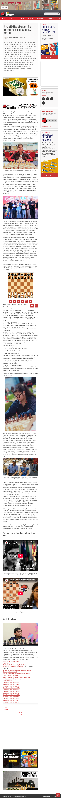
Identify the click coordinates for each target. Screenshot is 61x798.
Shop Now (49, 57)
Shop (22, 19)
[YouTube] (47, 98)
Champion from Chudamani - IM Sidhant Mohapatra (17, 677)
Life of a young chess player (11, 661)
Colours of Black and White (10, 675)
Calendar (30, 19)
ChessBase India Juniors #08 (11, 695)
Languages (12, 19)
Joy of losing (6, 663)
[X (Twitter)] (43, 98)
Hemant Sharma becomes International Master (16, 673)
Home (3, 19)
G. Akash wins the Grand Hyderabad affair (15, 665)
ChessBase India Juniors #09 (11, 697)
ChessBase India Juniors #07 (11, 693)
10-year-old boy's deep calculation (13, 666)
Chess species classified (10, 672)
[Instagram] (43, 103)
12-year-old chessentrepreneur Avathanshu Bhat (17, 670)
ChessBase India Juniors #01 (11, 682)
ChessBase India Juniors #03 (11, 686)
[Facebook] (51, 98)
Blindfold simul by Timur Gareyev (12, 679)
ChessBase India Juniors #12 (11, 702)
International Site (46, 126)
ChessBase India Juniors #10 (11, 698)
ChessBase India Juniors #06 (11, 691)
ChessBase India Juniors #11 (11, 700)
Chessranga (40, 19)
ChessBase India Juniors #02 (11, 684)
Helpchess (51, 19)
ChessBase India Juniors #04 (11, 688)
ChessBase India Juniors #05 (11, 689)
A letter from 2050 (8, 681)
